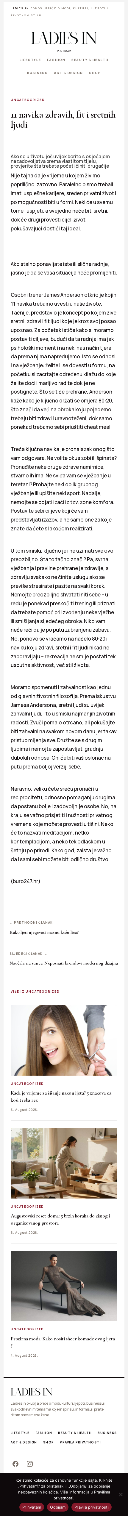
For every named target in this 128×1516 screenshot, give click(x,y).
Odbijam (57, 1507)
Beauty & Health (89, 59)
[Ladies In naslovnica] (64, 38)
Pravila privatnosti (80, 1442)
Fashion (56, 59)
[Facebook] (15, 1464)
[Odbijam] (121, 1494)
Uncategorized (28, 100)
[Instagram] (30, 1464)
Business (37, 72)
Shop (95, 72)
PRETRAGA (64, 51)
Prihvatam (31, 1507)
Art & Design (68, 72)
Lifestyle (30, 59)
